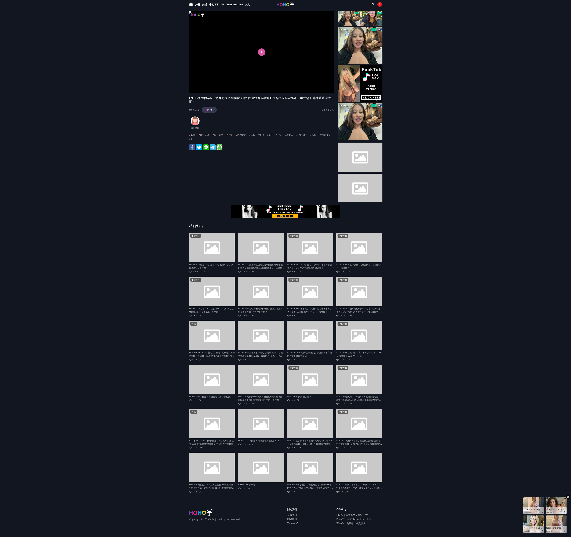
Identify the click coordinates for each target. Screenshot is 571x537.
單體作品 (325, 135)
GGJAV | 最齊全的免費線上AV (352, 515)
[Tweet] (199, 147)
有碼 (193, 135)
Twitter (291, 523)
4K (192, 139)
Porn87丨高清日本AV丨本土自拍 (353, 519)
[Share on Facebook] (192, 147)
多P (270, 135)
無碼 (204, 4)
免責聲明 (292, 515)
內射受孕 (204, 135)
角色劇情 (218, 135)
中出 (261, 135)
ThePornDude (235, 4)
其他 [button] (248, 4)
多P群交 (241, 135)
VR (222, 4)
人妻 (252, 135)
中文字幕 (214, 4)
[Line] (206, 147)
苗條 (314, 135)
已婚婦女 (302, 135)
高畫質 (289, 135)
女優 (197, 4)
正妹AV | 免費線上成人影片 (350, 523)
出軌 (230, 135)
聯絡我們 (292, 519)
